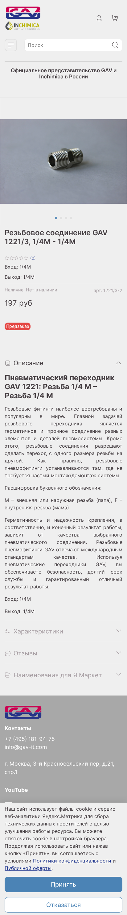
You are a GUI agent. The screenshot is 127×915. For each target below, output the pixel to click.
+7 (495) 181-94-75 (30, 739)
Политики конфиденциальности (72, 861)
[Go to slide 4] (71, 218)
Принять (63, 884)
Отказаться (63, 905)
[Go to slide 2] (61, 218)
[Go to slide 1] (56, 218)
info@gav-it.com (26, 747)
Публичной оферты (28, 868)
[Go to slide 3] (66, 218)
